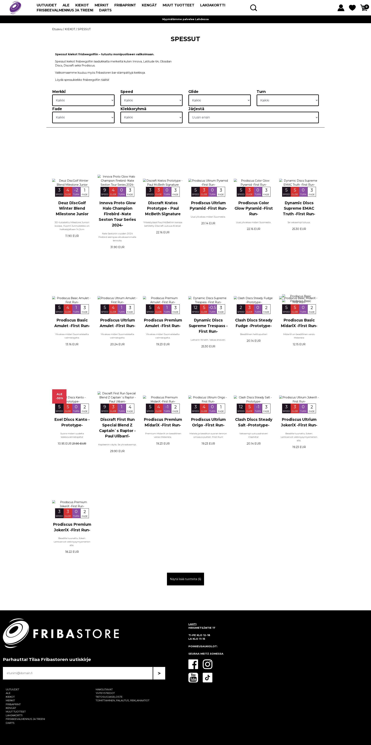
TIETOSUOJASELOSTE (109, 696)
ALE (66, 5)
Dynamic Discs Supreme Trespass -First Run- (208, 326)
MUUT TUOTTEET (178, 5)
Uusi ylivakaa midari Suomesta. (208, 216)
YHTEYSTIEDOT (105, 693)
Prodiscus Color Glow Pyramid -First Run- (254, 208)
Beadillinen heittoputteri (253, 334)
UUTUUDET (47, 5)
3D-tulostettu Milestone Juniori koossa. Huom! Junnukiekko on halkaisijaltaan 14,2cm (72, 226)
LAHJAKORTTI (212, 5)
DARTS (105, 10)
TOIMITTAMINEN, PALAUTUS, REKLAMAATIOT (122, 700)
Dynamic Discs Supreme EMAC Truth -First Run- (299, 208)
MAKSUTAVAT (104, 689)
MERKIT (102, 5)
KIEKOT (82, 5)
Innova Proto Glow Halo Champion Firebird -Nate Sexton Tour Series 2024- (117, 214)
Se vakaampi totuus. (299, 222)
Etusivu (57, 29)
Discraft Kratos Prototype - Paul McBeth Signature (163, 208)
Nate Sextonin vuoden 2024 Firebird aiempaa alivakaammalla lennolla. (117, 237)
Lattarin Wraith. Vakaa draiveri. (208, 339)
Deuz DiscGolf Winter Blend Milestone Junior (72, 208)
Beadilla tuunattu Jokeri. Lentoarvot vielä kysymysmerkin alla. (299, 437)
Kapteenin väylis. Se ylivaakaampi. (117, 444)
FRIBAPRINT (125, 5)
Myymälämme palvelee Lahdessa (185, 19)
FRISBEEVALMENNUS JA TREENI (65, 10)
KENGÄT (149, 5)
